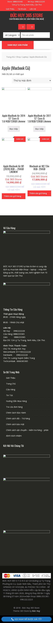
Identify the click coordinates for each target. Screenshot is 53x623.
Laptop (25, 57)
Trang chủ (10, 57)
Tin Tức (9, 395)
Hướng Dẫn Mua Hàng (16, 401)
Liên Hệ (33, 9)
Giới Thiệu (10, 9)
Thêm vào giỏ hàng (12, 196)
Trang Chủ (11, 383)
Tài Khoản (22, 9)
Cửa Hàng (10, 389)
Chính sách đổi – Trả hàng (18, 418)
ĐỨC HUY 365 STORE (26, 15)
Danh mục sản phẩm (17, 45)
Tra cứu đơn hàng (14, 407)
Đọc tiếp (14, 128)
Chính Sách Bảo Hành (16, 412)
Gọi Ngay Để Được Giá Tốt (28, 619)
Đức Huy (36, 611)
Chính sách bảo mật (15, 424)
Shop (18, 57)
